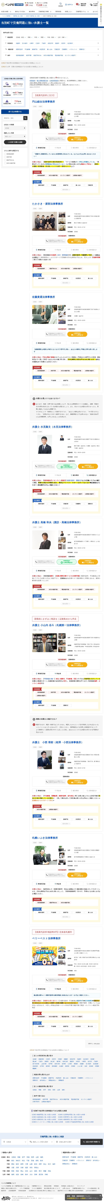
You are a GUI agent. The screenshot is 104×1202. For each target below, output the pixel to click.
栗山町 (35, 1061)
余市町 (64, 1064)
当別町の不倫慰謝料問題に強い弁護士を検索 (79, 1122)
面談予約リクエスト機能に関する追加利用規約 (70, 1190)
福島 (63, 1090)
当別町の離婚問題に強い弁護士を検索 (44, 1114)
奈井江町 (65, 1061)
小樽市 (32, 43)
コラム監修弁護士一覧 (93, 1188)
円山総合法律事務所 (43, 101)
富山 (44, 1164)
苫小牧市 (24, 43)
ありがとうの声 (98, 11)
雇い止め (49, 49)
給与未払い (43, 1080)
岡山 (22, 1171)
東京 (12, 1160)
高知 (49, 1171)
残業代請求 (19, 49)
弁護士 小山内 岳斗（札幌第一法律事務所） (57, 625)
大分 (31, 1174)
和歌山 (36, 1167)
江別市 (38, 43)
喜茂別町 (95, 1064)
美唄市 (47, 1061)
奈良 (31, 1167)
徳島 (35, 1171)
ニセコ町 (79, 1066)
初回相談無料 (20, 55)
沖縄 (46, 1174)
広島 (26, 1171)
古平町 (42, 1066)
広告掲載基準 (12, 1190)
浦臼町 (59, 1061)
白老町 (61, 1066)
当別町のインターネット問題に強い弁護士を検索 (47, 1122)
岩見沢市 (50, 43)
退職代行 (82, 49)
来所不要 (28, 55)
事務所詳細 (41, 148)
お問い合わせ (66, 1188)
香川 (40, 1171)
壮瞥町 (97, 1066)
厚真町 (76, 1064)
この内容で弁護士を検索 (15, 142)
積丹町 (48, 1066)
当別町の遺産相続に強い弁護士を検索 (44, 1117)
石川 (49, 1164)
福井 (54, 1164)
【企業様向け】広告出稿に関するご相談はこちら (41, 1190)
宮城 (49, 1090)
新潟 (35, 1164)
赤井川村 (57, 1064)
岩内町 (91, 1066)
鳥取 (12, 1171)
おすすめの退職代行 (91, 1190)
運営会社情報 (47, 1186)
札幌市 (18, 43)
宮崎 (35, 1174)
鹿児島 (41, 1174)
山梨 (31, 1164)
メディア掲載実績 (24, 1188)
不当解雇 (27, 49)
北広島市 (70, 43)
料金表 (59, 673)
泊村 (85, 1066)
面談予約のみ (37, 55)
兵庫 (17, 1167)
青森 (40, 1090)
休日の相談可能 (48, 55)
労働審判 (64, 49)
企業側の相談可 (46, 1101)
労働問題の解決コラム (78, 1188)
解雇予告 (34, 49)
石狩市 (63, 43)
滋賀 (26, 1167)
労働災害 (57, 49)
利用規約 (32, 80)
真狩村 (67, 1066)
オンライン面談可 (70, 55)
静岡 (22, 1164)
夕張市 (78, 1061)
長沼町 (92, 1059)
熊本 (26, 1174)
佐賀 (17, 1174)
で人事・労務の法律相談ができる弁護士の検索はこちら (21, 66)
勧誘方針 (3, 1190)
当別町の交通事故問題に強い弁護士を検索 (71, 1114)
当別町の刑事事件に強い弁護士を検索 (70, 1117)
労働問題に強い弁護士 (18, 16)
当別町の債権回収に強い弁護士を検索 (44, 1119)
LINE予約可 (36, 1101)
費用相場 (58, 11)
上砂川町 (44, 1064)
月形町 (60, 1059)
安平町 (51, 1064)
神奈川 (18, 1160)
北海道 (34, 106)
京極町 (82, 1064)
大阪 (12, 1167)
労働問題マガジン (37, 1186)
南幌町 (66, 1059)
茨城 (32, 1160)
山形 (58, 1090)
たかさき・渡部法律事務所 (47, 203)
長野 (40, 1164)
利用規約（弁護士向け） (68, 1186)
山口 (31, 1171)
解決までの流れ (20, 11)
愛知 (12, 1164)
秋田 (54, 1090)
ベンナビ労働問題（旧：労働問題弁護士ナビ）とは (15, 1186)
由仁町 (53, 1061)
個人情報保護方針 (42, 80)
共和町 (73, 1066)
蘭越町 (35, 1068)
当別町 (35, 1059)
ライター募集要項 (37, 1188)
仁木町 (70, 1064)
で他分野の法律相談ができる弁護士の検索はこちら (20, 63)
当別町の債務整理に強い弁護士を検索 (70, 1119)
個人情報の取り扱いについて (52, 1188)
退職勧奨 (61, 1080)
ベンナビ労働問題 (6, 16)
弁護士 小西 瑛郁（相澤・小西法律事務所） (58, 742)
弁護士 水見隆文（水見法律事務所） (53, 426)
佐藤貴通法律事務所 (43, 297)
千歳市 (44, 43)
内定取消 (42, 49)
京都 (22, 1167)
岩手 (44, 1090)
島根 (17, 1171)
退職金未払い (52, 1080)
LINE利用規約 (54, 80)
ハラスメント (73, 49)
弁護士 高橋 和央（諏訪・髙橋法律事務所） (57, 522)
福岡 (12, 1174)
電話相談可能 (59, 55)
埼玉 (23, 1160)
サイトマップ (81, 1186)
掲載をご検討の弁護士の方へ (9, 1188)
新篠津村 (41, 1059)
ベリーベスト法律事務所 (46, 938)
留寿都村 (54, 1066)
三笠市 (41, 1061)
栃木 (41, 1160)
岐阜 (17, 1164)
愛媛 (44, 1171)
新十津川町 (36, 1064)
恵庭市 (57, 43)
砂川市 (90, 1061)
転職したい (68, 11)
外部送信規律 (22, 1190)
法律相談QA (93, 475)
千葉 (28, 1160)
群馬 (37, 1160)
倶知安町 (35, 1066)
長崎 (22, 1174)
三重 (26, 1164)
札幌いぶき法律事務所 (45, 837)
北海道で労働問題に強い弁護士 (33, 16)
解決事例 (32, 11)
